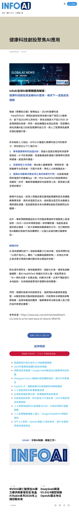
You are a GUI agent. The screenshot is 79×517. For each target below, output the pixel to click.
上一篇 (13, 486)
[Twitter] (60, 505)
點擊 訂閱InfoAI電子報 (39, 335)
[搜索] (64, 4)
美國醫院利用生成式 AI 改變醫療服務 (33, 362)
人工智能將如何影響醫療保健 (29, 390)
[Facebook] (55, 505)
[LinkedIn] (64, 505)
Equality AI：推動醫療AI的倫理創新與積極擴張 (38, 386)
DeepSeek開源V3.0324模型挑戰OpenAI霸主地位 (51, 492)
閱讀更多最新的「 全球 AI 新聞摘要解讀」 (39, 353)
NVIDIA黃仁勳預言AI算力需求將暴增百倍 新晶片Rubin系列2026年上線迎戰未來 (23, 494)
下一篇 (42, 486)
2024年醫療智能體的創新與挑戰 (30, 366)
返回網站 (13, 505)
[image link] (16, 5)
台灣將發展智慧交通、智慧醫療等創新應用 (36, 394)
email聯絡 (72, 4)
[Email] (69, 505)
